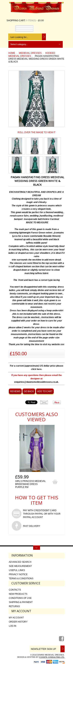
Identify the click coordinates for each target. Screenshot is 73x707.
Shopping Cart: (16, 20)
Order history (18, 621)
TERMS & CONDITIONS (21, 578)
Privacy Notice (18, 574)
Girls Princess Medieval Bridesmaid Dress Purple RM (30, 484)
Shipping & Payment (21, 602)
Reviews (15, 391)
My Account (16, 617)
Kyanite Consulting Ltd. (52, 657)
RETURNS (14, 606)
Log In (12, 626)
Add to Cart (44, 391)
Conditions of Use (20, 598)
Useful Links (17, 570)
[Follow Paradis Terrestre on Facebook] (62, 640)
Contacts (15, 590)
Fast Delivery (31, 526)
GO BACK (29, 391)
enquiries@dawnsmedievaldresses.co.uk (36, 382)
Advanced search (20, 562)
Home (11, 53)
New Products (18, 594)
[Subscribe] (62, 648)
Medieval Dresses (30, 53)
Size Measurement (20, 566)
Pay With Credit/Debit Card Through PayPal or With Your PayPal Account (41, 514)
